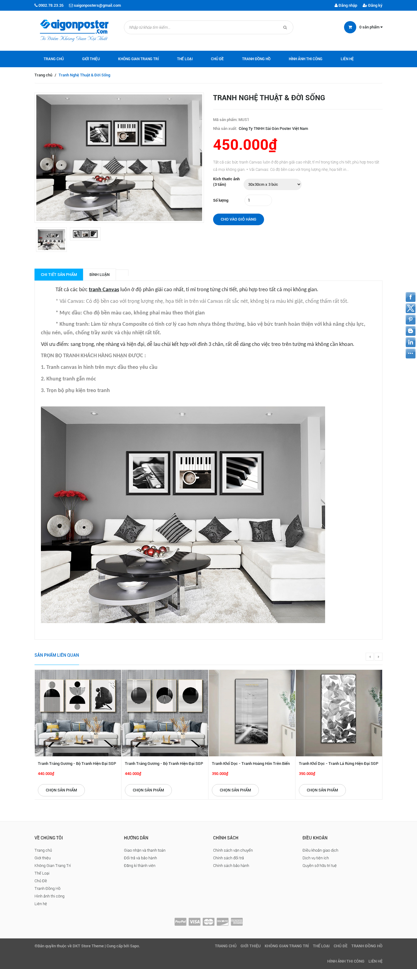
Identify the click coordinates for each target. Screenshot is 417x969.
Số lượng (220, 200)
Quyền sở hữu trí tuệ (320, 865)
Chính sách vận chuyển (233, 850)
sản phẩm (369, 27)
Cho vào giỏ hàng (238, 219)
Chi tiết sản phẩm (59, 274)
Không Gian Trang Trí (138, 59)
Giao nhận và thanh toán (144, 850)
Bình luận (99, 274)
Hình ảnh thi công (305, 59)
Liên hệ (347, 59)
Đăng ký (375, 5)
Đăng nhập (347, 5)
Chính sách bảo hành (231, 865)
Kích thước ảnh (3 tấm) (226, 182)
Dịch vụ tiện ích (316, 858)
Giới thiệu (91, 59)
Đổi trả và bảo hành (140, 858)
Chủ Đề (217, 59)
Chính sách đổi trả (228, 858)
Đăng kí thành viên (139, 865)
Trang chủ (54, 59)
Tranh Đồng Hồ (256, 59)
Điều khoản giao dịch (320, 850)
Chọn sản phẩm (61, 790)
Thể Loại (185, 59)
